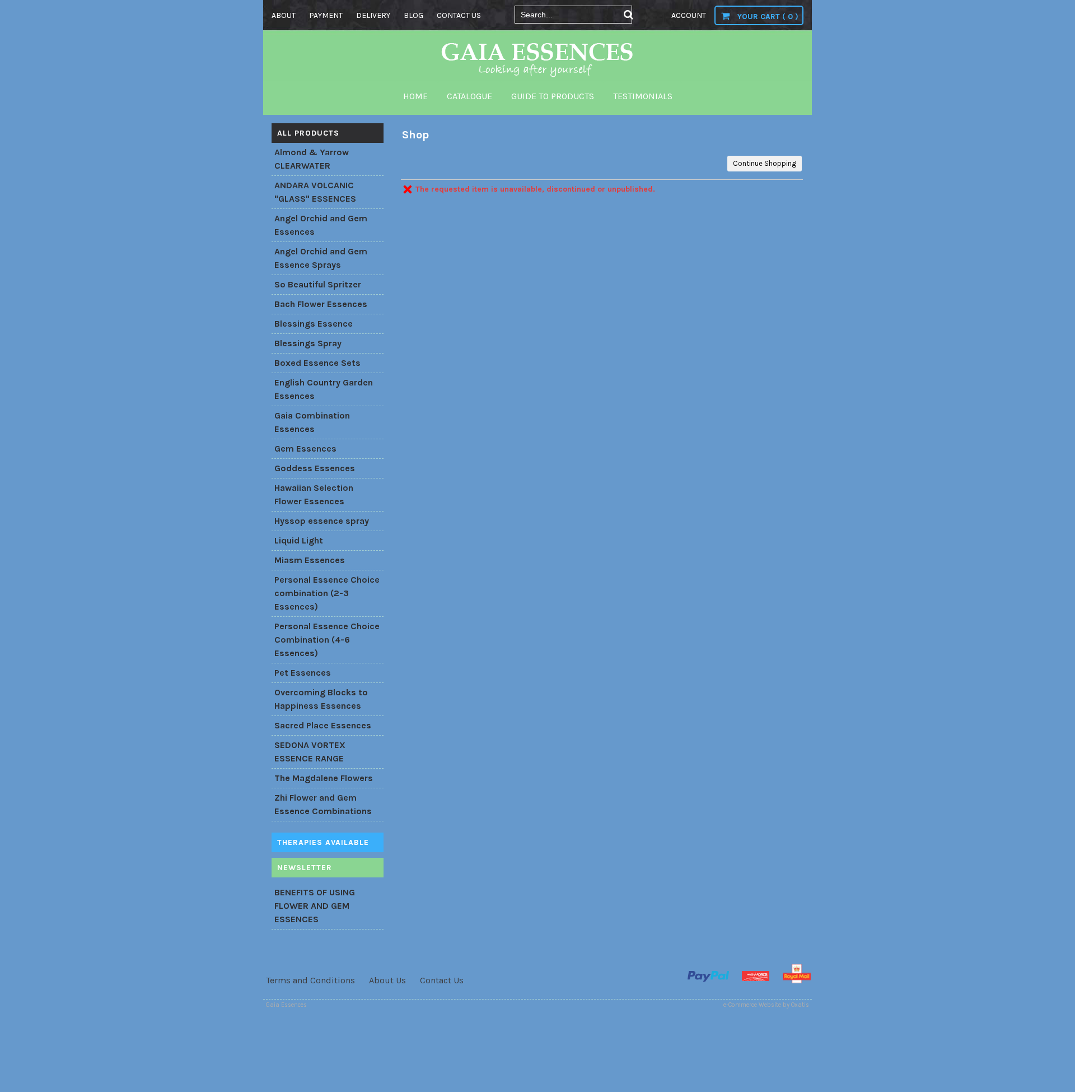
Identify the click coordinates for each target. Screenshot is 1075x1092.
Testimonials (642, 96)
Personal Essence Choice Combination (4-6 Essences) (327, 639)
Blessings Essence (313, 323)
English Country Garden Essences (323, 389)
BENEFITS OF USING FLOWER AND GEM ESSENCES (314, 905)
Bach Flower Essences (320, 304)
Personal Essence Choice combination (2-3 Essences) (327, 593)
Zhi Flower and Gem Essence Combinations (323, 804)
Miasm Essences (309, 560)
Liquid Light (298, 540)
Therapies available (323, 842)
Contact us (459, 15)
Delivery (373, 15)
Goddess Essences (314, 468)
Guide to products (552, 96)
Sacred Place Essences (322, 725)
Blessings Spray (308, 343)
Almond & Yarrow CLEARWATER (311, 159)
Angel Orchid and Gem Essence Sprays (320, 258)
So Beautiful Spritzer (317, 284)
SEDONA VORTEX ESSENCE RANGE (309, 752)
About (284, 15)
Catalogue (469, 96)
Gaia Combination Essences (312, 422)
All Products (308, 133)
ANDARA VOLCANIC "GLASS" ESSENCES (315, 192)
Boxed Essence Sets (317, 362)
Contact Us (442, 980)
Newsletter (304, 867)
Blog (413, 15)
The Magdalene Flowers (323, 778)
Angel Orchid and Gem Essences (320, 225)
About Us (387, 980)
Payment (326, 15)
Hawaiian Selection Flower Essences (313, 494)
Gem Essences (305, 448)
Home (415, 96)
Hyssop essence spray (321, 520)
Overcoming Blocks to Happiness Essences (321, 699)
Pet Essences (302, 672)
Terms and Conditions (310, 980)
